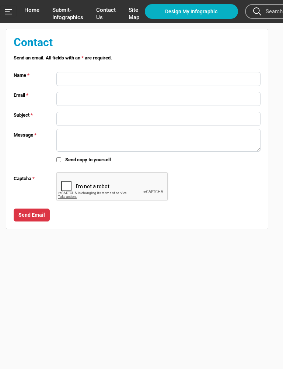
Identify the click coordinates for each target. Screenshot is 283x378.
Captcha (24, 178)
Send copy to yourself (88, 159)
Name (21, 75)
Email (21, 95)
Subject (23, 115)
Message (25, 135)
